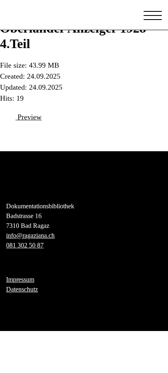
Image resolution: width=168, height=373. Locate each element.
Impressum (20, 279)
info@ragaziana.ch (30, 235)
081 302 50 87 (25, 245)
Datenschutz (22, 289)
